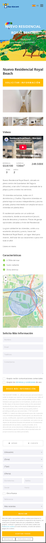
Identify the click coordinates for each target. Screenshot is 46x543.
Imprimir (14, 443)
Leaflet (29, 327)
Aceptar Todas (22, 534)
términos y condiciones (25, 382)
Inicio (13, 39)
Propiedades (25, 39)
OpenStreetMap (38, 327)
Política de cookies (8, 526)
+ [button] (5, 277)
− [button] (5, 280)
